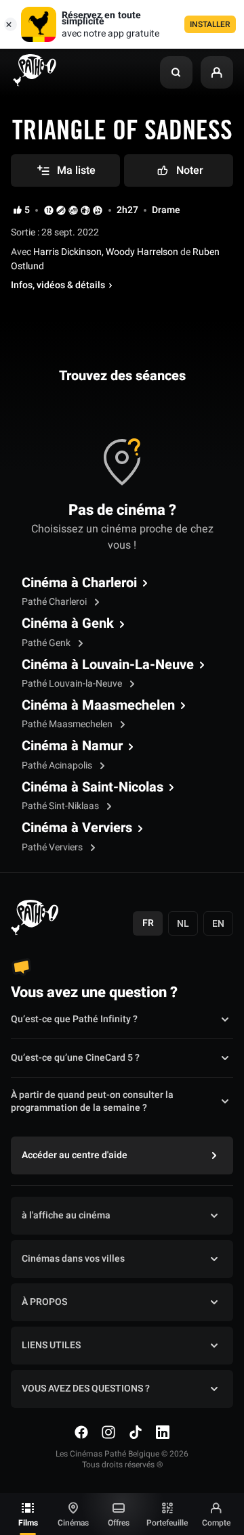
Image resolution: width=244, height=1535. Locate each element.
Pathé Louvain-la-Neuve (73, 684)
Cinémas (73, 1523)
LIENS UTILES (51, 1345)
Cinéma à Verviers (77, 828)
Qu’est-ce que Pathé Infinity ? (74, 1019)
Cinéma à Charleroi (79, 583)
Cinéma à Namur (72, 746)
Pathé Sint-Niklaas (61, 806)
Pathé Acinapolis (58, 765)
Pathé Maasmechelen (68, 724)
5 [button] (27, 210)
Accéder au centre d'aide (74, 1155)
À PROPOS (44, 1302)
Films (28, 1523)
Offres (118, 1523)
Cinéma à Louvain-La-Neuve (108, 665)
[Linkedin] (163, 1432)
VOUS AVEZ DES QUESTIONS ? (86, 1388)
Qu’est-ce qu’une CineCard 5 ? (75, 1058)
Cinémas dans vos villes (73, 1259)
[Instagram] (108, 1432)
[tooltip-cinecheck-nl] (48, 210)
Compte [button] (216, 1523)
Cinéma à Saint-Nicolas (92, 787)
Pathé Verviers (53, 847)
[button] (176, 72)
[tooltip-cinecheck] (61, 210)
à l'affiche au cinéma (66, 1215)
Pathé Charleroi (55, 602)
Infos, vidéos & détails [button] (58, 285)
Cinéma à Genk (68, 624)
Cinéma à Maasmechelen (98, 705)
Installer (210, 24)
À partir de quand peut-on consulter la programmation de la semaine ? (92, 1102)
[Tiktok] (135, 1432)
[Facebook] (81, 1432)
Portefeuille (167, 1523)
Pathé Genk (47, 643)
